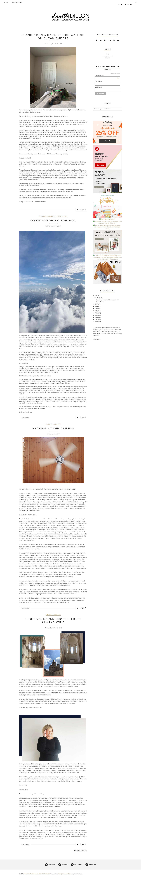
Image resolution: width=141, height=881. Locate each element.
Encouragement (47, 216)
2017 (97, 311)
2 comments (25, 608)
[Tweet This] (77, 209)
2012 (97, 322)
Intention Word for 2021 (53, 220)
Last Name (98, 87)
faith (107, 54)
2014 (97, 317)
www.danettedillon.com (31, 874)
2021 (97, 304)
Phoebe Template (44, 874)
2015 (97, 315)
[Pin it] (85, 209)
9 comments (25, 844)
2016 (97, 313)
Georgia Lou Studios (64, 874)
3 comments (25, 417)
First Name (98, 81)
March (99, 298)
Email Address (107, 75)
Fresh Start (61, 216)
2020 (97, 306)
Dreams (107, 58)
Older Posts (80, 850)
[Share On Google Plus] (83, 209)
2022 (97, 295)
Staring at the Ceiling (53, 428)
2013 (97, 319)
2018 (97, 308)
